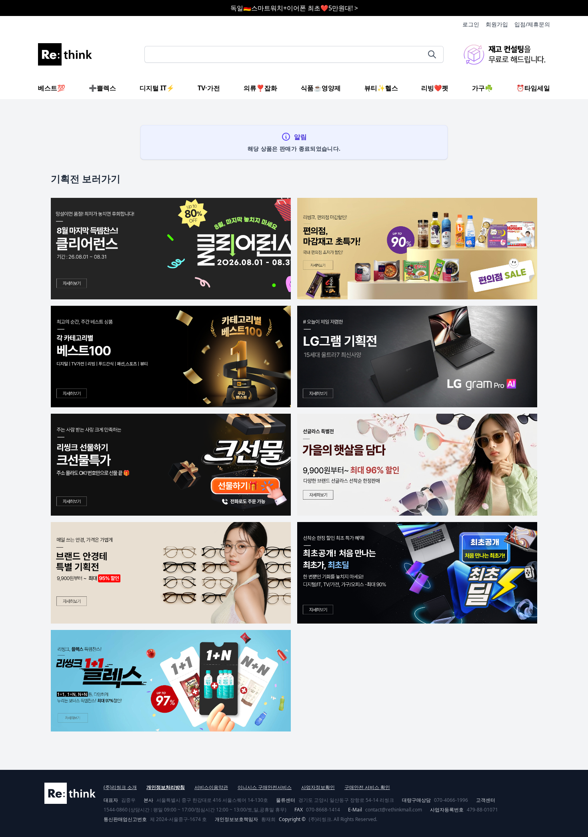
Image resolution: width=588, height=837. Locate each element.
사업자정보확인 (318, 787)
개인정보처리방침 (165, 787)
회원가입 (497, 24)
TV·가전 (209, 88)
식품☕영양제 (321, 88)
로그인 (470, 24)
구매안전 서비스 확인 (367, 787)
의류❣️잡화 (260, 88)
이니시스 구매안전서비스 (265, 787)
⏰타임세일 (533, 88)
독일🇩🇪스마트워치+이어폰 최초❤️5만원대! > (294, 8)
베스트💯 (51, 88)
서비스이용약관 (211, 787)
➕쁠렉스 (102, 88)
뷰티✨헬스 (381, 88)
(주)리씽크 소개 (120, 787)
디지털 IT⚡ (157, 88)
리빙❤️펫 (434, 88)
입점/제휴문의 (532, 24)
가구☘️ (482, 88)
